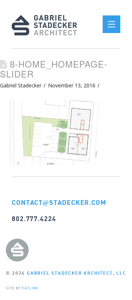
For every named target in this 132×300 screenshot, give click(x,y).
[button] (111, 24)
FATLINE (30, 288)
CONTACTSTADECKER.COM (59, 202)
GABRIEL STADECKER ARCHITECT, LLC (76, 273)
